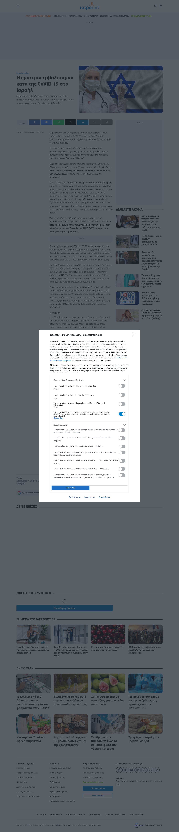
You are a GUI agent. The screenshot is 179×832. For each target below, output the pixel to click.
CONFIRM (70, 488)
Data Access (89, 497)
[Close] (134, 335)
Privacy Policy (104, 497)
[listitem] (89, 380)
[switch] (122, 386)
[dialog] (89, 416)
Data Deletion (74, 497)
